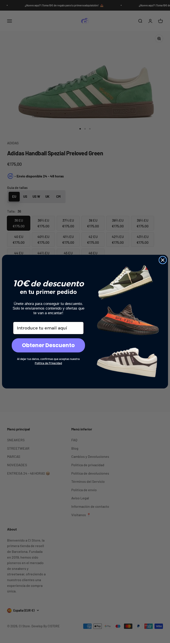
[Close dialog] (162, 260)
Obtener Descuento (48, 345)
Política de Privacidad (48, 363)
